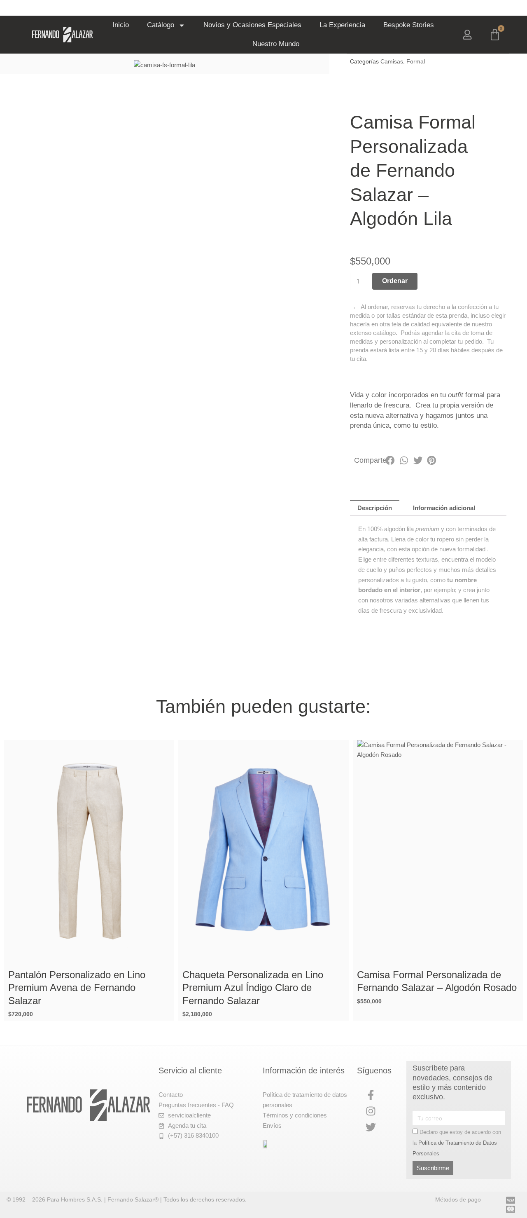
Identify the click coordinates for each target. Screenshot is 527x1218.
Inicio (120, 25)
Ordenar (395, 280)
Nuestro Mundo (275, 44)
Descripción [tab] (374, 507)
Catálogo (160, 25)
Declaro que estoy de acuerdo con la (457, 1143)
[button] (390, 460)
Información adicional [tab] (444, 507)
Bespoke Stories (408, 25)
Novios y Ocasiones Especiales (252, 25)
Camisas (391, 62)
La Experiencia (342, 25)
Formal (415, 62)
